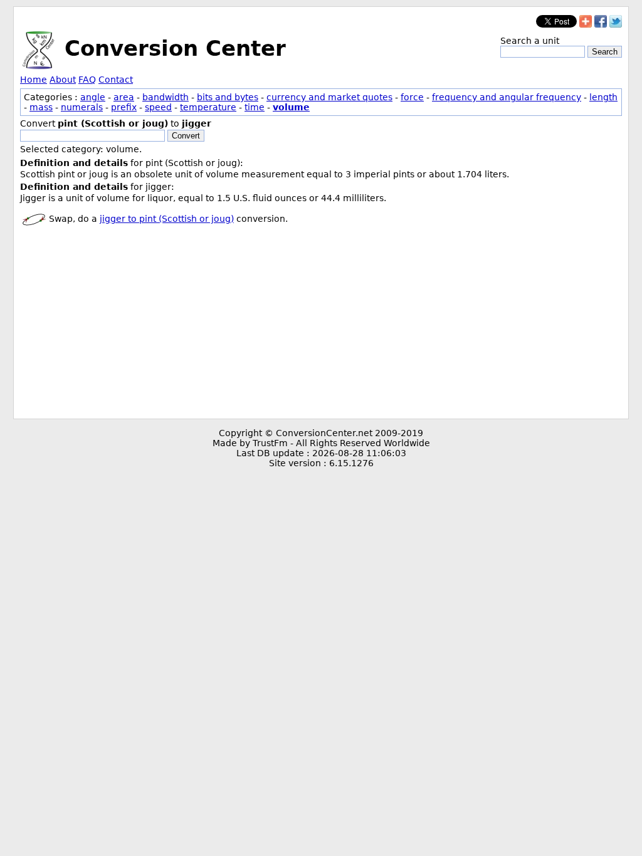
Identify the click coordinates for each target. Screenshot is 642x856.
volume (291, 107)
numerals (82, 107)
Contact (115, 80)
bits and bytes (227, 97)
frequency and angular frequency (506, 97)
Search (605, 51)
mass (41, 107)
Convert (186, 135)
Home (33, 80)
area (123, 97)
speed (158, 107)
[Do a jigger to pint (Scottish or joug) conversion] (33, 219)
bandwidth (165, 97)
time (255, 107)
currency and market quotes (329, 97)
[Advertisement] (321, 324)
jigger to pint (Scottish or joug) (167, 219)
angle (92, 97)
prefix (124, 107)
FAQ (87, 80)
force (412, 97)
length (603, 97)
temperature (208, 107)
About (63, 80)
